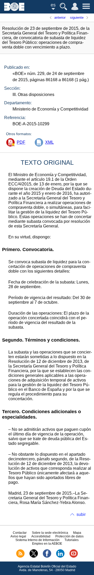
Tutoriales (71, 540)
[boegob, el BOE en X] (34, 556)
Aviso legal (18, 536)
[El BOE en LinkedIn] (60, 556)
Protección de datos (69, 536)
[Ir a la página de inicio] (14, 9)
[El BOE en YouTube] (73, 556)
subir (81, 514)
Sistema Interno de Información (37, 540)
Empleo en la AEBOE (47, 543)
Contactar (20, 533)
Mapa (77, 533)
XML (49, 142)
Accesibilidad (40, 536)
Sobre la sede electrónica (50, 533)
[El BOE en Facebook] (47, 556)
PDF (21, 142)
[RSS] (20, 556)
